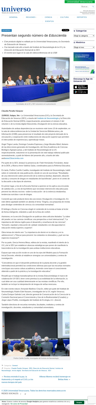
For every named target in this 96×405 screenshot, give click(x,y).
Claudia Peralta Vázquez (19, 368)
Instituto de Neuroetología (48, 118)
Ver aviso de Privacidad (19, 404)
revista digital (16, 370)
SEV (49, 370)
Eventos (49, 21)
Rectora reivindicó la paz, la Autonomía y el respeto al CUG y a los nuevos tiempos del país (17, 379)
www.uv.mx (61, 391)
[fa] (20, 393)
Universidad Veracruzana (79, 1)
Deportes (82, 17)
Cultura (64, 17)
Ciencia (48, 17)
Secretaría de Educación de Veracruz (34, 370)
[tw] (25, 393)
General (13, 17)
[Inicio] (16, 12)
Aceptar (79, 402)
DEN (30, 368)
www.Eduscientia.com (14, 158)
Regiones (30, 17)
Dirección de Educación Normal (43, 368)
